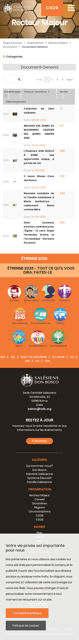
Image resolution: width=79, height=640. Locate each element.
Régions (39, 507)
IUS (37, 361)
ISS (72, 357)
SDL (13, 357)
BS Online (59, 357)
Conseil (39, 499)
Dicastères (39, 503)
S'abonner (39, 441)
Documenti (10, 47)
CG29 (52, 8)
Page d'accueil (12, 43)
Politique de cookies (25, 625)
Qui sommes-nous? (39, 466)
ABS (27, 361)
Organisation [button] (39, 489)
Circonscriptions (40, 511)
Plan (39, 533)
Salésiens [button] (39, 460)
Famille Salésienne (39, 482)
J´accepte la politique (27, 613)
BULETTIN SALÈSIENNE (34, 357)
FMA (47, 361)
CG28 (39, 515)
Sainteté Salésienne (39, 474)
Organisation (35, 43)
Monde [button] (39, 527)
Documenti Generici (35, 47)
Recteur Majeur (58, 43)
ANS (2, 357)
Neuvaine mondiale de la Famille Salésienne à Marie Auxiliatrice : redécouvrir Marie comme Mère (39, 201)
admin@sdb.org (39, 409)
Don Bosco (39, 470)
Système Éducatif (39, 478)
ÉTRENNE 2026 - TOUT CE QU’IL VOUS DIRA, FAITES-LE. (41, 270)
